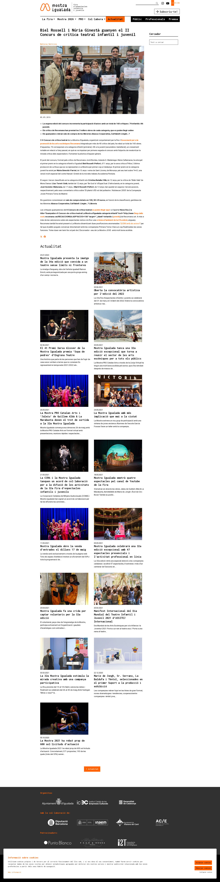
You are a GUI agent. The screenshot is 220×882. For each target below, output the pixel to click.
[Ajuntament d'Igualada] (57, 802)
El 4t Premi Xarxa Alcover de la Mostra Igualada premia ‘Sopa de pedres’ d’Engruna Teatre (62, 351)
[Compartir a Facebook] (45, 237)
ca (173, 3)
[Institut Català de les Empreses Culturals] (92, 802)
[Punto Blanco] (57, 842)
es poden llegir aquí (101, 210)
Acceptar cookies (203, 863)
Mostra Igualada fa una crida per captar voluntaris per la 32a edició (63, 614)
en (178, 3)
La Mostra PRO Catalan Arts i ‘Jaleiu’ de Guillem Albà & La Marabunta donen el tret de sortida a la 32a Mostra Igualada (64, 418)
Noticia (43, 44)
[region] (92, 80)
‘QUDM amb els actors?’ (130, 223)
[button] (157, 3)
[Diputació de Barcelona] (57, 822)
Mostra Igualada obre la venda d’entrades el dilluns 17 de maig (63, 548)
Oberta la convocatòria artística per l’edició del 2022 (117, 292)
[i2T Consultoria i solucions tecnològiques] (127, 842)
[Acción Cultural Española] (162, 822)
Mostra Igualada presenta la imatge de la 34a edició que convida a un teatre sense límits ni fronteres (64, 262)
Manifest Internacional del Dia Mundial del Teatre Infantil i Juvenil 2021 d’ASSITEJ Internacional (115, 616)
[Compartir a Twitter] (41, 237)
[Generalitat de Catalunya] (127, 802)
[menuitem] (162, 3)
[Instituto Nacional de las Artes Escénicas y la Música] (92, 822)
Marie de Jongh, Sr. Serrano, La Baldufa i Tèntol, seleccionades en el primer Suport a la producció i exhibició (118, 681)
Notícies (53, 44)
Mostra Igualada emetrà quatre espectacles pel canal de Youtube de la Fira (117, 481)
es (176, 3)
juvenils (116, 216)
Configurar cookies (206, 872)
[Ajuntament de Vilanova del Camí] (127, 822)
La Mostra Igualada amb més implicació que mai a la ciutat (115, 414)
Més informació (14, 872)
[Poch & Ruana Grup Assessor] (92, 842)
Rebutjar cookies (203, 868)
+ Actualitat (92, 769)
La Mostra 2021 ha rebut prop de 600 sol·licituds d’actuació (62, 742)
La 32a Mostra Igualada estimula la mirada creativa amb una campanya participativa (64, 679)
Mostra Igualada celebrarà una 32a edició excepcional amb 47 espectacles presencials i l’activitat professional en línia (117, 551)
